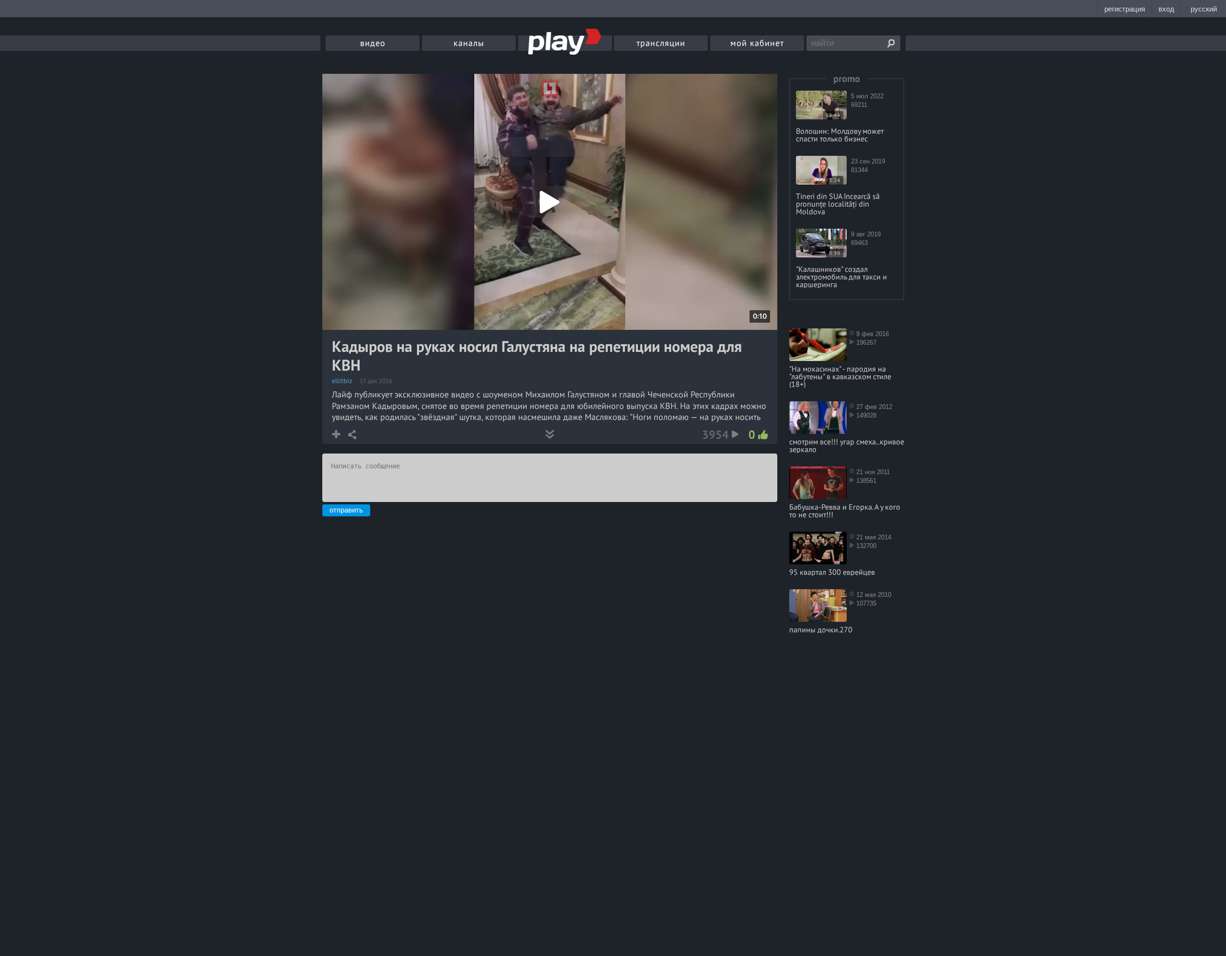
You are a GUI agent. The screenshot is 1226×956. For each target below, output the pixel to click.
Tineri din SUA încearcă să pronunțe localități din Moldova (838, 203)
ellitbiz (342, 380)
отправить (346, 510)
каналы (469, 42)
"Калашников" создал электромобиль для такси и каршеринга (841, 276)
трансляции (660, 42)
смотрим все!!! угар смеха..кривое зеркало (846, 445)
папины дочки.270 (820, 629)
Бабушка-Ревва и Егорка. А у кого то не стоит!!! (844, 510)
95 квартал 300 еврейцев (832, 572)
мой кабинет (757, 42)
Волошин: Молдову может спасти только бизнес (840, 134)
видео (373, 42)
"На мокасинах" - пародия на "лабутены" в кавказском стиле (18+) (840, 376)
